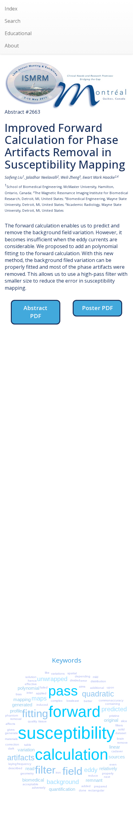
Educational (18, 33)
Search (12, 21)
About (12, 45)
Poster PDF (97, 308)
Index (11, 8)
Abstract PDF (35, 312)
